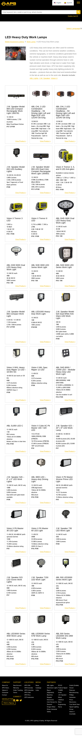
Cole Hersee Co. (52, 702)
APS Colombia (29, 690)
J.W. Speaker (62, 695)
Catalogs (38, 688)
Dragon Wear (51, 707)
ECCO (60, 685)
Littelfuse (61, 699)
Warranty (16, 688)
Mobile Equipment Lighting (14, 42)
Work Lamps (31, 42)
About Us (5, 685)
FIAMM (60, 690)
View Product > (20, 141)
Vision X (54, 78)
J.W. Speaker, (44, 78)
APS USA (27, 685)
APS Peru (27, 695)
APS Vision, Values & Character (5, 690)
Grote (60, 692)
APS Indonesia (29, 697)
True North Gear (74, 704)
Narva (60, 707)
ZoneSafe (72, 714)
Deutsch (49, 704)
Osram (71, 688)
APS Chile (27, 692)
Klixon (60, 697)
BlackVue (50, 695)
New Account (17, 685)
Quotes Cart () (73, 16)
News (37, 685)
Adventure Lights (52, 688)
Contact (4, 695)
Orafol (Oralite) (74, 685)
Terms (15, 692)
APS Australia (28, 688)
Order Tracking (18, 690)
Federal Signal (62, 688)
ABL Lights (34, 78)
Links (37, 690)
